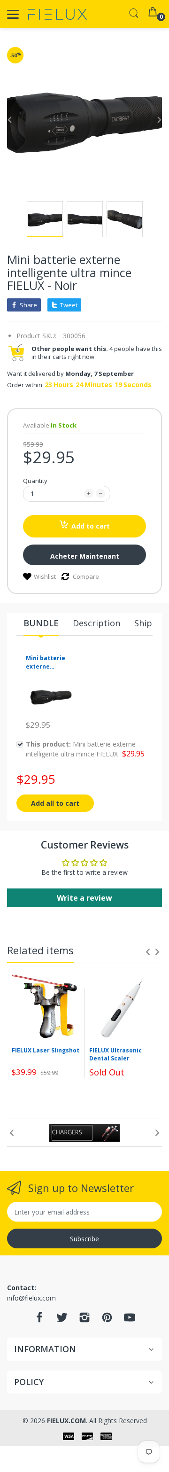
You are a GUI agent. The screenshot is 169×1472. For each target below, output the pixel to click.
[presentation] (148, 952)
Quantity (35, 480)
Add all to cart (55, 803)
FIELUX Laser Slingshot (45, 1050)
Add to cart (90, 526)
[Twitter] (62, 1320)
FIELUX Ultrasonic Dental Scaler (115, 1054)
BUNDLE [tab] (41, 623)
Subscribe (84, 1238)
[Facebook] (39, 1320)
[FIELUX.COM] (57, 14)
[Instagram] (84, 1320)
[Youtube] (129, 1320)
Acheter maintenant (84, 556)
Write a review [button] (84, 898)
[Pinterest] (107, 1320)
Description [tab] (96, 623)
